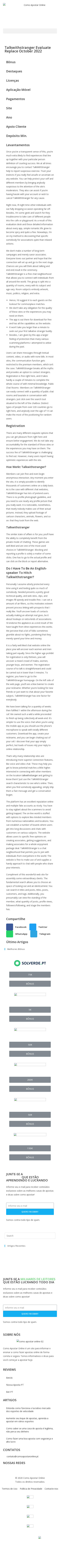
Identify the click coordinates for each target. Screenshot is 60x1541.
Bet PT (9, 1391)
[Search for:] (30, 1235)
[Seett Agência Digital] (39, 1537)
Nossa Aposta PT (15, 1384)
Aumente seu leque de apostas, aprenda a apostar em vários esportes (27, 1420)
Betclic (9, 1377)
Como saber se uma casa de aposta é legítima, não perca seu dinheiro (29, 1430)
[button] (30, 31)
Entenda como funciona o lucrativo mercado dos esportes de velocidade (28, 1410)
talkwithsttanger (30, 775)
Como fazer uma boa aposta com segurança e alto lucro (29, 1440)
